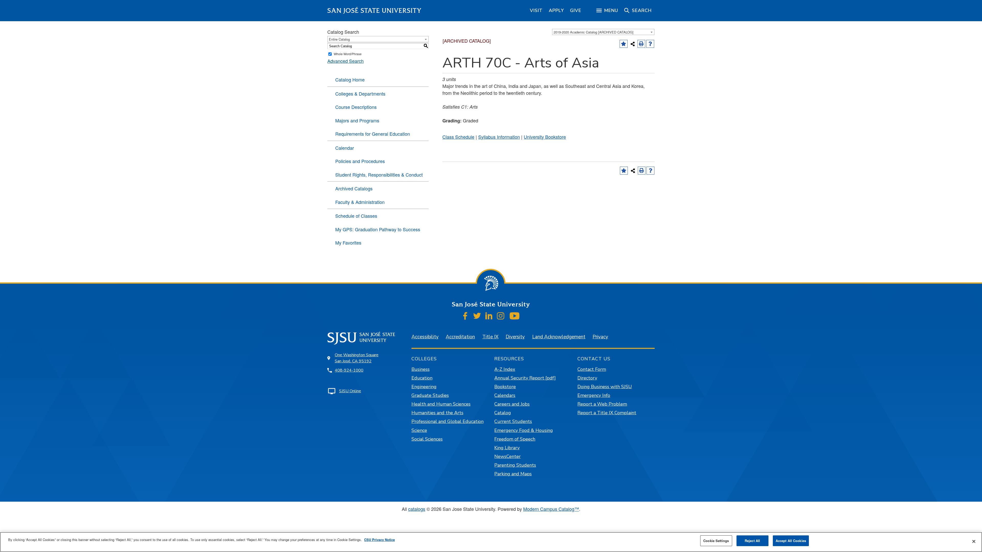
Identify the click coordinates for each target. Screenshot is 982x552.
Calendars (504, 395)
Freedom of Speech (514, 439)
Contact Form (591, 369)
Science (419, 430)
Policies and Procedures (360, 161)
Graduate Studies (430, 395)
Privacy (600, 337)
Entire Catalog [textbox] (339, 39)
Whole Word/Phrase (348, 54)
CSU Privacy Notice (379, 539)
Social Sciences (427, 439)
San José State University (374, 11)
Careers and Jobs (512, 404)
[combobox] (603, 32)
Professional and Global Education (447, 421)
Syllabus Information (499, 136)
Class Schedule (458, 136)
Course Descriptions (356, 106)
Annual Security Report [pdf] (525, 378)
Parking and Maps (513, 474)
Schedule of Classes (356, 215)
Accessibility (425, 337)
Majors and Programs (357, 120)
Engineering (424, 387)
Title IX (490, 337)
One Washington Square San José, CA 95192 (356, 358)
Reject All (752, 540)
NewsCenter (507, 456)
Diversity (515, 337)
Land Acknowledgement (558, 337)
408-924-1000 (349, 370)
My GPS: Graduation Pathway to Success (377, 229)
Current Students (513, 421)
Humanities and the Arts (437, 413)
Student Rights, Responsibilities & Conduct (379, 174)
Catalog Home (350, 79)
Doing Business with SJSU (604, 387)
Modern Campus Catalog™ (551, 508)
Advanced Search (345, 60)
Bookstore (505, 387)
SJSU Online (350, 391)
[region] (536, 10)
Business (420, 369)
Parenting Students (515, 465)
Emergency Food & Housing (523, 430)
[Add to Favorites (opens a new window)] (624, 44)
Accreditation (460, 337)
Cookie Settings (716, 540)
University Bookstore (545, 136)
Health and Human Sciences (441, 404)
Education (421, 378)
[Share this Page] (633, 44)
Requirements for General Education (372, 133)
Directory (587, 378)
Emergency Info (593, 395)
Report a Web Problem (602, 404)
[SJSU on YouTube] (514, 316)
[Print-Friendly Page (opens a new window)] (641, 44)
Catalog (502, 413)
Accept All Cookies (791, 540)
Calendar (344, 147)
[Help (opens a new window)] (650, 44)
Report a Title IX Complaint (606, 413)
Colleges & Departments (360, 93)
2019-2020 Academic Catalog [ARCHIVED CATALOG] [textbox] (593, 32)
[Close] (973, 541)
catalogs (416, 508)
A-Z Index (504, 369)
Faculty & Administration (360, 202)
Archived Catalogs (354, 188)
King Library (507, 448)
